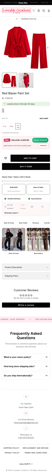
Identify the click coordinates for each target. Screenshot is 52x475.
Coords (47, 223)
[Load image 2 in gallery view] (25, 80)
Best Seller (23, 223)
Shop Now (21, 2)
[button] (33, 11)
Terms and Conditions (36, 453)
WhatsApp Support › (11, 213)
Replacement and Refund (36, 448)
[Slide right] (47, 47)
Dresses (36, 223)
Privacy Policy (12, 453)
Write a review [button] (26, 305)
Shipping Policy (11, 448)
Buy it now (26, 166)
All (17, 19)
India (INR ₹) (24, 464)
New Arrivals (9, 223)
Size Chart (44, 118)
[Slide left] (4, 47)
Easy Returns (36, 199)
